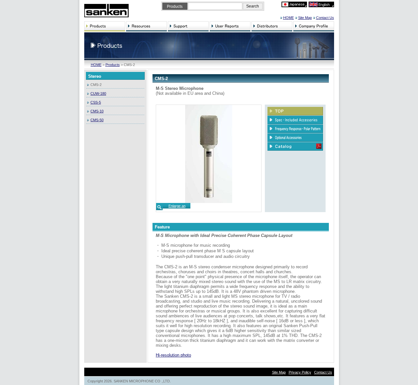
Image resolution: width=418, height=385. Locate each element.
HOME (288, 18)
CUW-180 (98, 93)
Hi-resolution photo (173, 355)
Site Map (305, 18)
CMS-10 (97, 111)
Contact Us (325, 18)
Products (112, 65)
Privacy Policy (300, 372)
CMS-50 (97, 120)
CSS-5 (95, 102)
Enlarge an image (177, 208)
